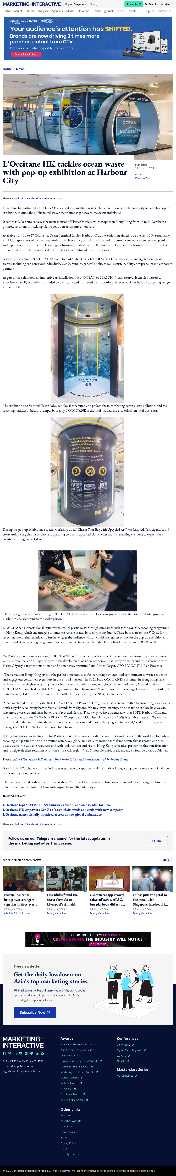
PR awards (68, 1088)
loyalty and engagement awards (79, 1061)
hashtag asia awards (72, 1099)
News (20, 69)
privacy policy (68, 1143)
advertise (165, 11)
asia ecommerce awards (74, 1050)
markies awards (71, 1077)
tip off (150, 11)
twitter (19, 198)
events (132, 11)
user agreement (69, 1154)
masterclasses (127, 1075)
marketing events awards (75, 1066)
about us (65, 1115)
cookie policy (67, 1132)
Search (153, 4)
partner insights (13, 11)
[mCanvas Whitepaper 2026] (88, 38)
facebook (32, 198)
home (7, 69)
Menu (167, 4)
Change (94, 4)
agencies (57, 11)
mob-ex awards (71, 1083)
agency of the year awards (76, 1044)
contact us (66, 1126)
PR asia (123, 1061)
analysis (42, 11)
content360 (125, 1044)
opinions (83, 11)
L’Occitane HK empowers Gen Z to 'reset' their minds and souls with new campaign (63, 809)
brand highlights (103, 11)
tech (121, 11)
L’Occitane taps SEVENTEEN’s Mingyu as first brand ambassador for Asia (57, 804)
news (30, 11)
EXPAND (123, 1055)
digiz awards (69, 1055)
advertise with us (70, 1121)
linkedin (47, 198)
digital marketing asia (130, 1050)
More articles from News (86, 860)
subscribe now (38, 1013)
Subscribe (134, 4)
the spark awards (72, 1094)
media (70, 11)
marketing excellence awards (77, 1072)
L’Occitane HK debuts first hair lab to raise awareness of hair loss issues (75, 759)
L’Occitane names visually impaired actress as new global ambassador (52, 814)
